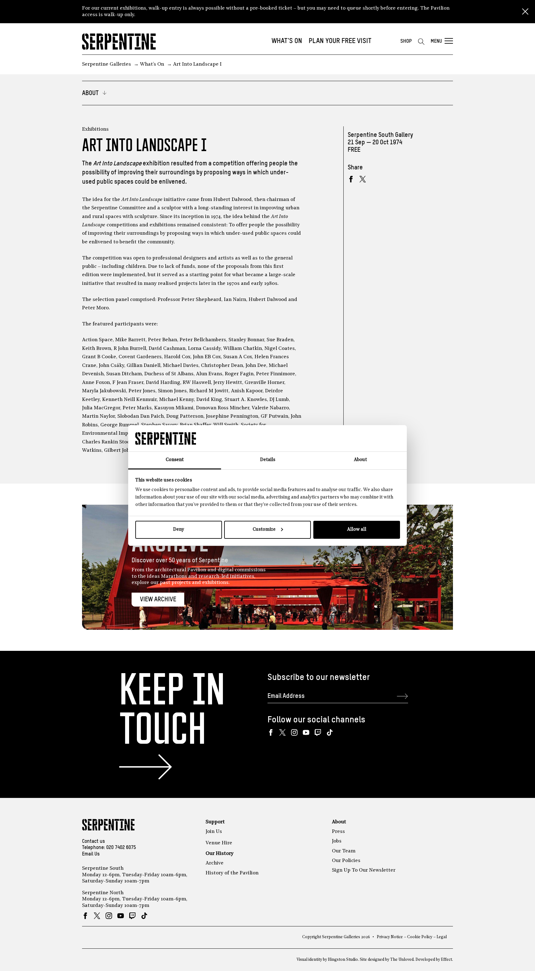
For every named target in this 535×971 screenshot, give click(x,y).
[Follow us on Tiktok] (329, 732)
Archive (215, 863)
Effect (446, 960)
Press (338, 831)
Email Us (91, 854)
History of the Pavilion (232, 873)
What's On (287, 41)
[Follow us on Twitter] (282, 732)
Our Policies (346, 860)
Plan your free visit (340, 41)
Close (525, 11)
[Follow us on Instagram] (294, 732)
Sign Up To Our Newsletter (363, 870)
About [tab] (360, 460)
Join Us (214, 831)
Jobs (336, 841)
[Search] (421, 41)
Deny (178, 529)
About (339, 822)
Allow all (356, 529)
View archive (158, 600)
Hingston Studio (343, 960)
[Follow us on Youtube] (306, 732)
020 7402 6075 (121, 847)
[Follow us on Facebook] (271, 732)
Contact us (93, 841)
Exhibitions (95, 129)
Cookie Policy (419, 937)
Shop (406, 41)
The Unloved (402, 960)
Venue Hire (219, 843)
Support (215, 822)
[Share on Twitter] (362, 179)
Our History (219, 853)
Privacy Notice (390, 937)
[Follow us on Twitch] (318, 732)
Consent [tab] (175, 460)
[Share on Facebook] (351, 179)
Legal (442, 937)
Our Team (343, 851)
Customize (264, 529)
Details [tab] (267, 460)
